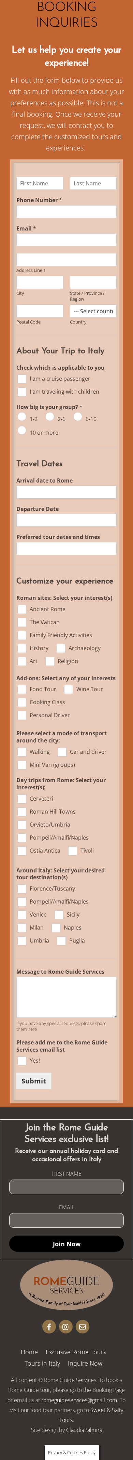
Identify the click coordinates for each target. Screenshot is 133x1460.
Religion (68, 661)
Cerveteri (41, 798)
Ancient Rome (47, 609)
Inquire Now (85, 1363)
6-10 (91, 419)
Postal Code (28, 322)
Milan (37, 927)
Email (26, 228)
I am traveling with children (64, 391)
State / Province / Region (87, 296)
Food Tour (43, 689)
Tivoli (87, 850)
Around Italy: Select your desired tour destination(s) (60, 874)
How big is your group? (49, 407)
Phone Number (39, 200)
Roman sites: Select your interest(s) (64, 598)
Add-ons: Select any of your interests (66, 678)
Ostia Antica (45, 850)
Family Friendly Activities (61, 635)
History (39, 648)
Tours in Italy (42, 1363)
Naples (73, 927)
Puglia (77, 940)
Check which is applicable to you (60, 367)
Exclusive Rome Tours (76, 1352)
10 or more (44, 432)
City (20, 293)
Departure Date (37, 509)
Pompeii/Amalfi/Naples (59, 837)
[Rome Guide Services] (66, 1307)
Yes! (35, 1060)
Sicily (73, 914)
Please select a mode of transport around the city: (61, 737)
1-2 (34, 419)
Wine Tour (89, 689)
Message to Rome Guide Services (60, 971)
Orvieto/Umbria (50, 824)
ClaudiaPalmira (84, 1430)
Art (34, 661)
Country (78, 322)
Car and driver (88, 751)
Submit (33, 1081)
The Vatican (45, 622)
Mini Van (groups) (52, 764)
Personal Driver (50, 715)
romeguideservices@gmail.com (79, 1400)
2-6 (61, 419)
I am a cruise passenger (60, 378)
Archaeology (85, 648)
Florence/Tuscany (52, 888)
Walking (40, 751)
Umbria (39, 940)
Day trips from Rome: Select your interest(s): (61, 784)
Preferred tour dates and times (58, 537)
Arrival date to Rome (44, 480)
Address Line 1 (31, 270)
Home (29, 1352)
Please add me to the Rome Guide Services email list (61, 1046)
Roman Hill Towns (53, 811)
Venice (38, 914)
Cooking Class (47, 702)
